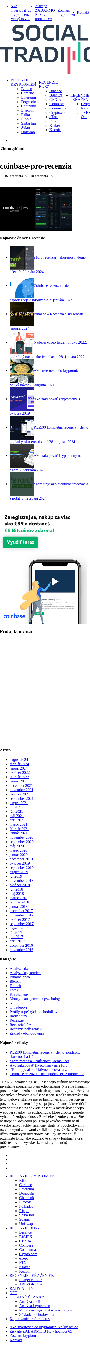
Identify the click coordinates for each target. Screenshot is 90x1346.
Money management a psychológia (36, 999)
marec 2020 (18, 850)
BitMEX (25, 1237)
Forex (14, 990)
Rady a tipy (18, 1016)
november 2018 (21, 881)
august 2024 (19, 760)
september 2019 (22, 868)
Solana (24, 1219)
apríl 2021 (17, 820)
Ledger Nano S (30, 1280)
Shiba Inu (26, 1215)
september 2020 (22, 842)
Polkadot (26, 1206)
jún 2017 (16, 937)
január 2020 (19, 855)
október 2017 (20, 919)
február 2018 (19, 902)
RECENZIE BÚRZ (25, 1228)
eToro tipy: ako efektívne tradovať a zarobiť (43, 1069)
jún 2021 (16, 811)
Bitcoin (15, 981)
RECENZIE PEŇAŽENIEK (32, 1275)
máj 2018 (17, 893)
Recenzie (17, 1020)
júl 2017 (16, 932)
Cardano (25, 1185)
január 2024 (19, 768)
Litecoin (25, 1202)
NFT (13, 1003)
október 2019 (20, 863)
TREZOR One (30, 1284)
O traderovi (18, 1007)
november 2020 (21, 837)
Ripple (24, 1211)
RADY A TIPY (22, 1288)
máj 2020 (17, 846)
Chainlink (26, 1198)
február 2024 (19, 764)
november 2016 (21, 950)
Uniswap (26, 1224)
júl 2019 (16, 876)
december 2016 (21, 945)
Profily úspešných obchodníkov (34, 1012)
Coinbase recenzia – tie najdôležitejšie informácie (47, 1074)
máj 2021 (17, 816)
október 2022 (20, 772)
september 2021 (22, 798)
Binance (25, 1232)
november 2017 (21, 915)
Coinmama (27, 1250)
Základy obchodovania (27, 1033)
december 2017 (21, 911)
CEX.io (25, 1241)
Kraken (24, 1267)
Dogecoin (26, 1193)
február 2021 (19, 829)
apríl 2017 (17, 941)
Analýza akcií (20, 968)
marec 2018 (18, 898)
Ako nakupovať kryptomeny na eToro (38, 1065)
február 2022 (19, 777)
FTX (23, 1263)
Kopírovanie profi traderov (30, 1319)
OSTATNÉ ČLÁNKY (27, 1297)
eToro (23, 1258)
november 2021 (21, 790)
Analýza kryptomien (25, 973)
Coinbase (26, 1245)
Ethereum (26, 1189)
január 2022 (19, 781)
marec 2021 (18, 824)
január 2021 (19, 833)
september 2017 (22, 924)
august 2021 (19, 803)
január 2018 (19, 906)
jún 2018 (16, 889)
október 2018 (20, 885)
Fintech (15, 986)
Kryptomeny (19, 994)
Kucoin (24, 1271)
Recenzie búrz (20, 1025)
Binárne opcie (20, 977)
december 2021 (21, 785)
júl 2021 (16, 807)
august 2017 (19, 928)
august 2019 (19, 872)
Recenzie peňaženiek (26, 1029)
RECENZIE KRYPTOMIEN (32, 1176)
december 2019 (21, 859)
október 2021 (20, 794)
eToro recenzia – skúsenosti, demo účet (39, 1061)
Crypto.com (28, 1254)
